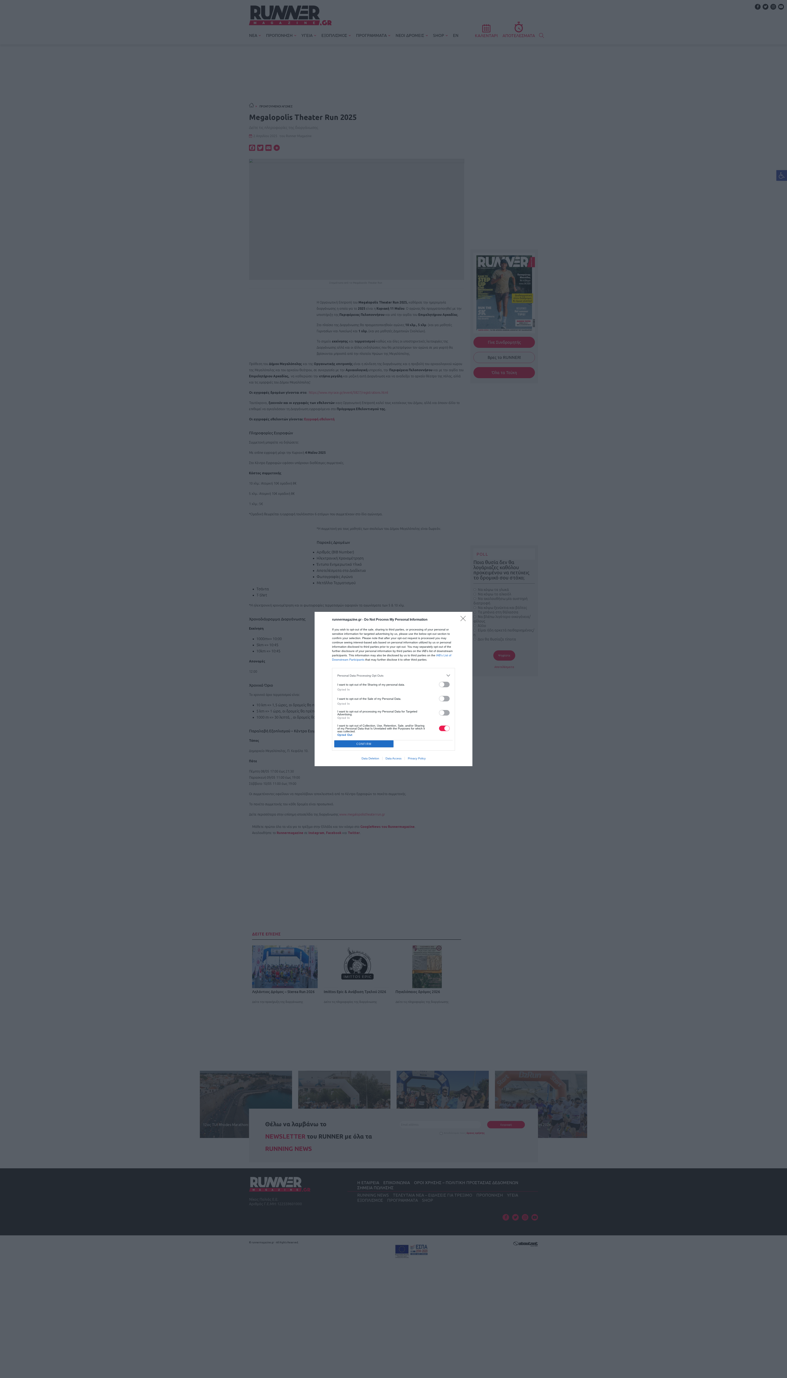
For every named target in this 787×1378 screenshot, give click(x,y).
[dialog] (393, 689)
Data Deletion (370, 758)
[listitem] (393, 675)
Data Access (393, 758)
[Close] (464, 620)
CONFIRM (364, 743)
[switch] (444, 684)
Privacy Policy (417, 758)
